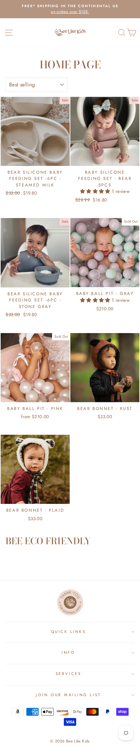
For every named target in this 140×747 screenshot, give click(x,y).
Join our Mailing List (68, 694)
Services (68, 673)
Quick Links (68, 631)
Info (68, 652)
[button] (96, 191)
